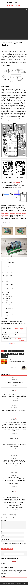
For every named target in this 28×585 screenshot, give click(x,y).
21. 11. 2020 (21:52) (14, 379)
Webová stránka (5, 539)
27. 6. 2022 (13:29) (14, 440)
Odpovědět (15, 385)
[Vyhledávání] (14, 554)
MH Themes (22, 583)
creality (5, 353)
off (10, 353)
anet (14, 351)
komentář (3, 520)
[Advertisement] (14, 26)
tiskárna (5, 356)
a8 (9, 351)
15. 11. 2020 (5, 48)
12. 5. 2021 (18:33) (14, 419)
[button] (26, 9)
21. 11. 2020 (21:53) (14, 391)
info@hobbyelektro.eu (7, 567)
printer (15, 353)
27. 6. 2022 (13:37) (14, 455)
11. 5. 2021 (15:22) (14, 407)
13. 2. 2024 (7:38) (14, 493)
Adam (11, 48)
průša (21, 353)
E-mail (2, 535)
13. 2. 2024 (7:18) (14, 472)
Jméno (2, 531)
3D (5, 351)
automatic (20, 351)
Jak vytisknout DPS (17, 182)
